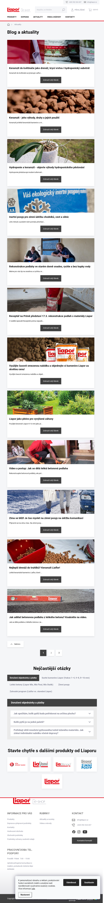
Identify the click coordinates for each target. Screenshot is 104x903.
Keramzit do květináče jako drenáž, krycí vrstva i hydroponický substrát (49, 68)
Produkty (10, 819)
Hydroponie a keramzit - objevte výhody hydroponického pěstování (46, 167)
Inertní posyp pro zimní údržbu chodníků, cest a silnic (39, 216)
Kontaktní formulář (84, 841)
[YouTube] (85, 831)
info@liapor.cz (82, 820)
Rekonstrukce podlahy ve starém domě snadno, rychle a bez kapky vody (49, 266)
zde (33, 888)
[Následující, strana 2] (51, 653)
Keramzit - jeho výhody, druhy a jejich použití (34, 117)
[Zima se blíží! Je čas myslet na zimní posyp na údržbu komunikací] (50, 502)
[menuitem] (12, 17)
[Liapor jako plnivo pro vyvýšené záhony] (50, 403)
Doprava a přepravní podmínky (19, 823)
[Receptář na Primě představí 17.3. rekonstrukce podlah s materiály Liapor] (50, 300)
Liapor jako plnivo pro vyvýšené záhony (31, 418)
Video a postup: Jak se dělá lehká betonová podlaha (38, 468)
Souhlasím (89, 882)
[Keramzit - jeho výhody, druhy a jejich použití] (50, 101)
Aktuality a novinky (47, 819)
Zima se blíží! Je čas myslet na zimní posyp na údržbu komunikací (46, 518)
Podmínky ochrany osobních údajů (20, 839)
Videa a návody (46, 823)
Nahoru (17, 644)
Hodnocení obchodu (15, 831)
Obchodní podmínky (15, 835)
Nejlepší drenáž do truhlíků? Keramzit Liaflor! (34, 567)
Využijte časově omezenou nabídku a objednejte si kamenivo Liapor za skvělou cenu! (49, 367)
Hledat (63, 10)
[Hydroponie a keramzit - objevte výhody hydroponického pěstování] (50, 151)
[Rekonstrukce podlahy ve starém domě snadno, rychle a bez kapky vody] (50, 250)
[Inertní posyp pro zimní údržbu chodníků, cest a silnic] (50, 201)
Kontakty (10, 827)
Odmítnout (71, 882)
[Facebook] (74, 831)
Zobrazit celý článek (50, 80)
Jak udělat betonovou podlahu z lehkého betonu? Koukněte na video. (48, 617)
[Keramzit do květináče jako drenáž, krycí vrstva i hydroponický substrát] (50, 52)
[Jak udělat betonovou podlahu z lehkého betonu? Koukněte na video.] (50, 601)
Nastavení (25, 895)
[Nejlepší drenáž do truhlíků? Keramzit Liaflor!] (50, 551)
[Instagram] (79, 831)
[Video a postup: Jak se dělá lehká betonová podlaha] (50, 452)
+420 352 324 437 (84, 825)
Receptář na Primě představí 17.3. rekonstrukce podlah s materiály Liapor (50, 316)
